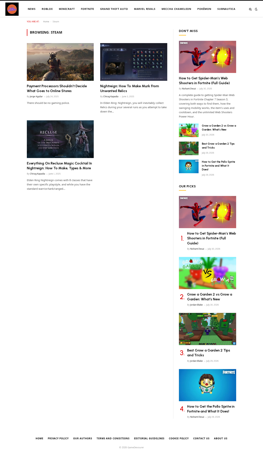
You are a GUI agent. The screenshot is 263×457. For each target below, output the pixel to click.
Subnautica (226, 9)
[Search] (250, 9)
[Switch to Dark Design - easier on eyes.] (256, 9)
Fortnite (87, 9)
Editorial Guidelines (149, 438)
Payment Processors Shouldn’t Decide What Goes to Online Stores (57, 88)
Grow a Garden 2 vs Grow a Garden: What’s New (219, 127)
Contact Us (201, 438)
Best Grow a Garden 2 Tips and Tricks (218, 145)
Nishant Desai (189, 89)
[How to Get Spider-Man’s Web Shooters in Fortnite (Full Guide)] (207, 57)
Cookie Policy (179, 438)
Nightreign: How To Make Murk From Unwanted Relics (129, 88)
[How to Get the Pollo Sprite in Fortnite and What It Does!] (189, 166)
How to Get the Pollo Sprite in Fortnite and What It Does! (218, 165)
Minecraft (67, 9)
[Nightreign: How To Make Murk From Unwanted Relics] (133, 62)
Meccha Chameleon (176, 9)
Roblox (47, 9)
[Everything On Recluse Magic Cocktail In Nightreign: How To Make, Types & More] (60, 139)
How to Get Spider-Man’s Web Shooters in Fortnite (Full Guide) (204, 80)
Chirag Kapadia (110, 97)
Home (46, 22)
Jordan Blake (196, 305)
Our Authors (82, 438)
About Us (220, 438)
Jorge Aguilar (36, 97)
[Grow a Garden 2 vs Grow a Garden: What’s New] (189, 130)
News (32, 9)
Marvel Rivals (144, 9)
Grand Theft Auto (114, 9)
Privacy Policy (58, 438)
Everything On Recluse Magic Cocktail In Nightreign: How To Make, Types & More (59, 165)
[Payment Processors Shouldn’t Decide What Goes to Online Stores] (60, 62)
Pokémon (204, 9)
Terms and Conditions (113, 438)
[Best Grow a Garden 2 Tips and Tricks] (189, 148)
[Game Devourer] (12, 9)
